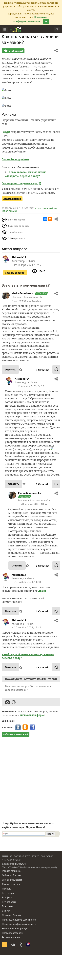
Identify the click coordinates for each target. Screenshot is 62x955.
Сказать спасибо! (15, 272)
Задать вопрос (12, 199)
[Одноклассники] (50, 219)
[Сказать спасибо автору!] (56, 369)
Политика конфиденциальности (19, 924)
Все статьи (7, 906)
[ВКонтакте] (45, 219)
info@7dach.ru (18, 863)
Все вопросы (9, 901)
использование (9, 211)
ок (46, 21)
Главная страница (11, 870)
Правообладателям (12, 932)
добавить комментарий (15, 734)
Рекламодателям (11, 937)
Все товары (8, 893)
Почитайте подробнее (15, 159)
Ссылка (42, 591)
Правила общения (11, 915)
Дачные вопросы (11, 884)
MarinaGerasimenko (23, 293)
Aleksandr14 (22, 378)
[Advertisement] (31, 776)
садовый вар (50, 208)
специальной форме (32, 715)
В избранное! (15, 50)
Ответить (10, 369)
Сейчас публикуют (12, 875)
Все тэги (6, 910)
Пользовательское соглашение (19, 919)
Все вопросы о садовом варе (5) (21, 183)
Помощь (6, 888)
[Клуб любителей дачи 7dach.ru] (15, 29)
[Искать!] (57, 29)
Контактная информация (15, 928)
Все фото (7, 897)
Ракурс (6, 132)
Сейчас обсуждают (12, 879)
